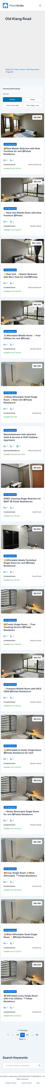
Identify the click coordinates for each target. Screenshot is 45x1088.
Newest (12, 99)
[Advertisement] (22, 44)
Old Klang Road (33, 69)
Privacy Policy (11, 1083)
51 (27, 1035)
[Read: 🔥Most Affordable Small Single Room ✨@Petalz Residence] (22, 911)
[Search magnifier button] (39, 1065)
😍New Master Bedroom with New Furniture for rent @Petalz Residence (22, 151)
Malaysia (8, 69)
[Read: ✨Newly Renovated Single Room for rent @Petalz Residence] (22, 788)
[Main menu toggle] (40, 5)
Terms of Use (26, 1083)
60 (37, 1035)
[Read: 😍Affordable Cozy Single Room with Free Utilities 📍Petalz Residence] (22, 973)
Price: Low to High (12, 105)
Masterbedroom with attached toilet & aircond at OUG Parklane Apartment (21, 437)
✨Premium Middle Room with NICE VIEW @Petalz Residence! (22, 690)
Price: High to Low (32, 105)
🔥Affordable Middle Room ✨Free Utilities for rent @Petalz (22, 337)
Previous (22, 1030)
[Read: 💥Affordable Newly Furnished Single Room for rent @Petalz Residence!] (22, 537)
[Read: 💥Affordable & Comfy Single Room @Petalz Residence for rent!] (22, 727)
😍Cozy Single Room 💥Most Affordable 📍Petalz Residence (20, 874)
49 (17, 1035)
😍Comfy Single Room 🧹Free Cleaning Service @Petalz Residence (19, 627)
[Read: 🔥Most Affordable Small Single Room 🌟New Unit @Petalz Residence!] (22, 374)
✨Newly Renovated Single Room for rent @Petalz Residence (21, 813)
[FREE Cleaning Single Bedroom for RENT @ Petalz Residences (22, 500)
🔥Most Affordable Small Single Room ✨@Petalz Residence (20, 936)
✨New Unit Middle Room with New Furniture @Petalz (22, 214)
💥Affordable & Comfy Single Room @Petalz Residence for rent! (22, 751)
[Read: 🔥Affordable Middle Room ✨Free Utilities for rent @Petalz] (22, 312)
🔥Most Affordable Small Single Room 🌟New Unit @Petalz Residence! (20, 400)
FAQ (38, 1083)
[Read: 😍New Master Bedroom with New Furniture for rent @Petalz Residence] (22, 125)
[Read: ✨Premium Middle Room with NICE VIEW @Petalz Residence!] (22, 665)
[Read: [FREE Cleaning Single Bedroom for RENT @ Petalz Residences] (22, 476)
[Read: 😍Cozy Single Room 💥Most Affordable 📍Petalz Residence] (22, 850)
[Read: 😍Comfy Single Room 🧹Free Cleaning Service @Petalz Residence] (22, 601)
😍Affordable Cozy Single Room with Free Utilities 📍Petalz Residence (21, 998)
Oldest (32, 99)
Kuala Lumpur (19, 69)
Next (22, 1039)
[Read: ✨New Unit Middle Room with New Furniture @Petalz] (22, 189)
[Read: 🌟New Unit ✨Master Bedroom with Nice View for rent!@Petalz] (22, 251)
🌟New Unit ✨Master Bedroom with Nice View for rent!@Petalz (21, 275)
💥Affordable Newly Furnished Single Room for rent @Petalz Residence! (20, 563)
